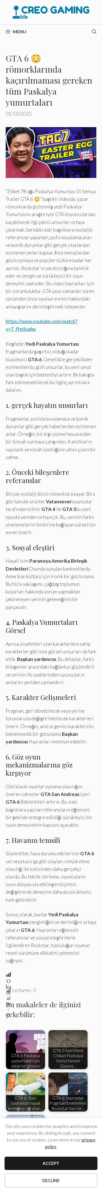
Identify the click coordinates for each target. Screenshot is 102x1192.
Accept (51, 1163)
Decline (51, 1180)
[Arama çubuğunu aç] (94, 32)
